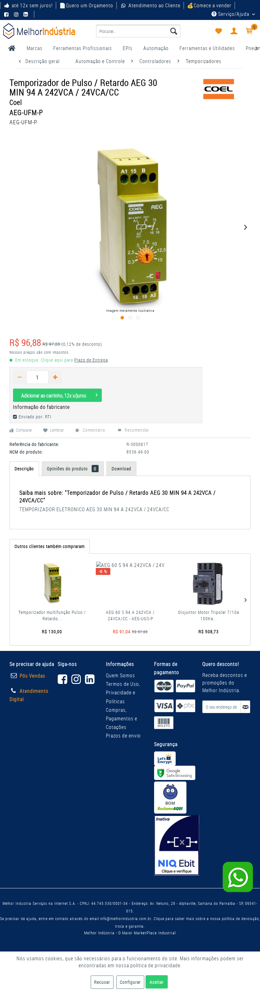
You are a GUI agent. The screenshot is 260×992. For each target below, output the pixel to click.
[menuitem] (138, 31)
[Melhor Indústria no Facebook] (7, 14)
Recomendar (136, 430)
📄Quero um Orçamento (86, 5)
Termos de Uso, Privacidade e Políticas (123, 692)
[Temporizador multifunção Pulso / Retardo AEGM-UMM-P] (52, 584)
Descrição (24, 469)
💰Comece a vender (209, 5)
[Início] (11, 48)
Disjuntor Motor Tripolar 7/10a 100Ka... (208, 615)
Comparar (23, 430)
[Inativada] (176, 845)
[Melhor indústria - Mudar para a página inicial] (39, 31)
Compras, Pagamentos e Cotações (121, 718)
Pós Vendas (32, 675)
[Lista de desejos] (218, 31)
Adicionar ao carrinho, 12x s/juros (53, 395)
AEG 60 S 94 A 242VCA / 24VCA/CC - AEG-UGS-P (130, 615)
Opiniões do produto (71, 469)
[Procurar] (173, 31)
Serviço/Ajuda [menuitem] (233, 13)
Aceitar (157, 982)
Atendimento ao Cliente (154, 5)
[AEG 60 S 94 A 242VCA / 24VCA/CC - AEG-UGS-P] (130, 584)
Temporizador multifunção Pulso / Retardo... (52, 615)
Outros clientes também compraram (50, 546)
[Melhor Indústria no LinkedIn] (27, 14)
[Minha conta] (234, 31)
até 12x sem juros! (32, 5)
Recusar (102, 982)
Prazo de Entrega (91, 360)
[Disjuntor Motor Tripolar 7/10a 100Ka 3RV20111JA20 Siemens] (208, 584)
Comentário (94, 430)
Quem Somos (120, 675)
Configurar (130, 982)
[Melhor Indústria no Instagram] (17, 14)
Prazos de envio (123, 735)
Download (121, 469)
